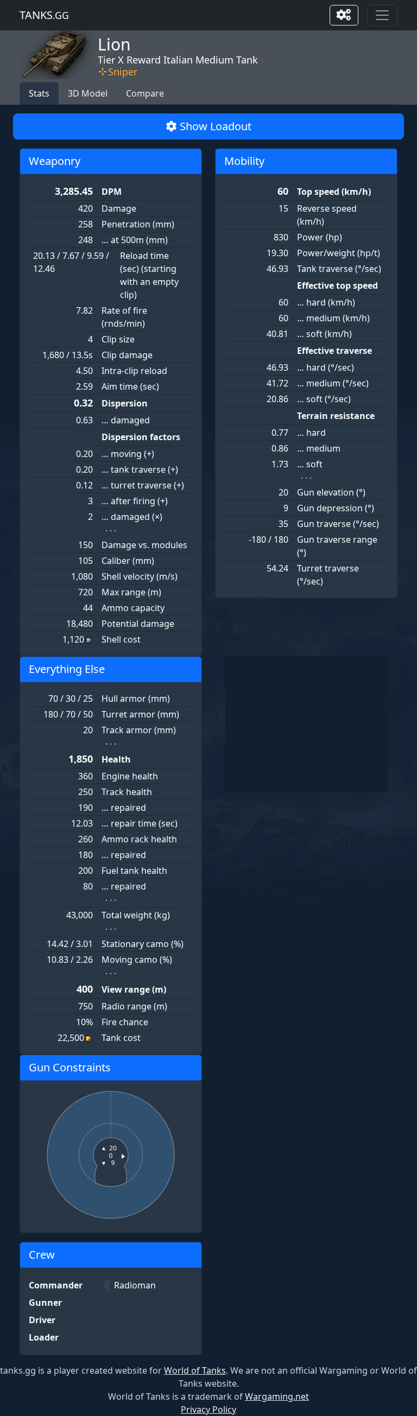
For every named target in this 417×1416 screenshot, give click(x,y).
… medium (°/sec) (333, 383)
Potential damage (138, 624)
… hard (311, 433)
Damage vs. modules (144, 545)
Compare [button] (145, 93)
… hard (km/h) (326, 302)
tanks (44, 15)
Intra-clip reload (134, 371)
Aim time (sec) (130, 386)
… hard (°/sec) (325, 367)
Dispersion (125, 403)
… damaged (126, 420)
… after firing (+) (135, 501)
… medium (318, 448)
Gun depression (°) (335, 508)
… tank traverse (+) (140, 469)
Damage (119, 208)
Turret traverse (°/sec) (328, 574)
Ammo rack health (139, 839)
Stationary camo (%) (143, 944)
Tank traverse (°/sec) (339, 269)
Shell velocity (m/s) (140, 576)
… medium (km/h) (333, 318)
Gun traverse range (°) (337, 546)
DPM (112, 192)
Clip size (118, 339)
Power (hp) (319, 237)
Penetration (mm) (138, 224)
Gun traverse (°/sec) (338, 524)
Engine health (130, 776)
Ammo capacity (133, 608)
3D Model (88, 93)
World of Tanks (195, 1370)
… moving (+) (128, 454)
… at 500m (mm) (135, 240)
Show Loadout (214, 126)
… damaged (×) (132, 517)
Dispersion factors (141, 437)
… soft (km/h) (324, 334)
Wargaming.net (277, 1396)
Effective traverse (334, 351)
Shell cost (121, 639)
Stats (39, 93)
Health (116, 759)
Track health (127, 792)
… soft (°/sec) (324, 399)
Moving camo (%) (137, 960)
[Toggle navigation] (382, 15)
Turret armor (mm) (140, 714)
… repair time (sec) (140, 823)
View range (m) (134, 989)
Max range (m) (131, 592)
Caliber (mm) (128, 561)
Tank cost (121, 1038)
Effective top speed (337, 285)
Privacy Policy (208, 1409)
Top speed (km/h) (334, 192)
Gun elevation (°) (331, 492)
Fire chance (125, 1022)
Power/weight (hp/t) (338, 253)
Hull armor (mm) (136, 698)
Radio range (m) (134, 1006)
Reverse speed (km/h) (327, 214)
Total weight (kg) (136, 915)
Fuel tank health (134, 871)
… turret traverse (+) (143, 485)
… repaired (124, 808)
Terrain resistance (336, 416)
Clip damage (127, 355)
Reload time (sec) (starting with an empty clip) (149, 275)
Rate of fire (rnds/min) (124, 316)
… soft (310, 464)
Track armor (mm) (139, 730)
